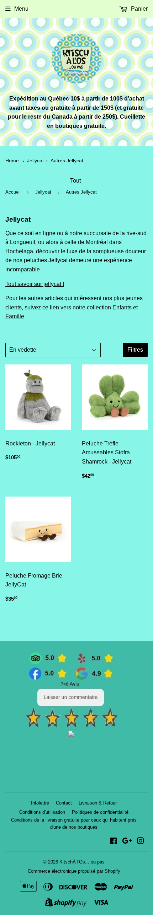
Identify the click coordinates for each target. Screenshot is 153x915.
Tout (75, 181)
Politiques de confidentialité (100, 812)
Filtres (135, 350)
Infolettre (40, 803)
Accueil (13, 192)
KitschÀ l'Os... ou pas (82, 862)
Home (12, 160)
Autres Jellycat (67, 160)
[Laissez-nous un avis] (71, 726)
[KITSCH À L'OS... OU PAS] (71, 735)
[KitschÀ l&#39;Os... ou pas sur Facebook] (113, 842)
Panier (139, 9)
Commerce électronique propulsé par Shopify (74, 871)
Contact (64, 803)
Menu (21, 9)
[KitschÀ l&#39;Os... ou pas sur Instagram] (140, 842)
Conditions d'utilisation (42, 812)
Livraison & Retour (98, 803)
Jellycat (35, 160)
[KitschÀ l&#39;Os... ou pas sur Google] (127, 842)
